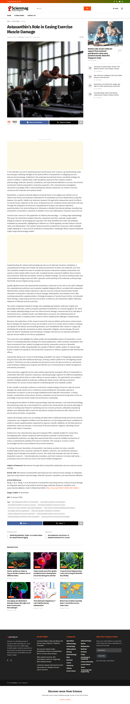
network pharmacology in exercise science (51, 513)
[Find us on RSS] (122, 1)
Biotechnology (71, 654)
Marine (83, 644)
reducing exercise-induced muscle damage (55, 516)
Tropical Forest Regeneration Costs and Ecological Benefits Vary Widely (71, 573)
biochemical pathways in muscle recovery (51, 505)
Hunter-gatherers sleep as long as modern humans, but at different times (18, 573)
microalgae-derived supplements (18, 511)
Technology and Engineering (86, 671)
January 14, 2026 (12, 37)
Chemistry (70, 665)
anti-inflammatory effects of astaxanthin (25, 502)
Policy (83, 654)
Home (8, 21)
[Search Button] (87, 8)
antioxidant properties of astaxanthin (53, 502)
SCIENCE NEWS (19, 15)
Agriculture (70, 641)
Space (83, 667)
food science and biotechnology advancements (59, 508)
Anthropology (71, 644)
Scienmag (14, 683)
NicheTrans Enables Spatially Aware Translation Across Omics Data (71, 603)
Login (116, 8)
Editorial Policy (86, 641)
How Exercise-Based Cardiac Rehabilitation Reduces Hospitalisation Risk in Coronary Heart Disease (49, 651)
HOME (9, 15)
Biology (23, 21)
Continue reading (65, 699)
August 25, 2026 (12, 578)
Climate (69, 668)
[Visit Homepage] (18, 8)
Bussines (70, 660)
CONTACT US (31, 15)
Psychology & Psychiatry (85, 658)
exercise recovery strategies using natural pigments (25, 508)
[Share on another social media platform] (81, 122)
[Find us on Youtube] (119, 1)
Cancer (69, 663)
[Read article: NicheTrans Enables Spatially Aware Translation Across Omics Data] (71, 590)
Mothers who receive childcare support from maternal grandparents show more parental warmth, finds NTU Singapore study (100, 53)
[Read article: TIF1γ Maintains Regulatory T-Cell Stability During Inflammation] (45, 590)
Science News (16, 21)
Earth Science (71, 671)
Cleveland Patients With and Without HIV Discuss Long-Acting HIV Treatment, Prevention (50, 643)
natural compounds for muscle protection (21, 513)
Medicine (84, 649)
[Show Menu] (122, 8)
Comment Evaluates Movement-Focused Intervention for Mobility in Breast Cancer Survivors (50, 667)
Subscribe (101, 656)
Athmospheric (71, 649)
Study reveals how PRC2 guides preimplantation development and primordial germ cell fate (45, 573)
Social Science (85, 664)
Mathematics (85, 646)
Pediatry (84, 652)
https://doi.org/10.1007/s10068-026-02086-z (62, 488)
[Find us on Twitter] (117, 1)
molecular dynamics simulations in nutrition (46, 511)
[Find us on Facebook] (114, 1)
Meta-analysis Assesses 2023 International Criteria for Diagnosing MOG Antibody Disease (48, 659)
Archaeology (71, 646)
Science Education (87, 662)
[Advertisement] (45, 132)
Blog (68, 657)
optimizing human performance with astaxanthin (23, 516)
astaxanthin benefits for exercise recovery (22, 505)
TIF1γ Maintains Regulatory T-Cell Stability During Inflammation (45, 603)
